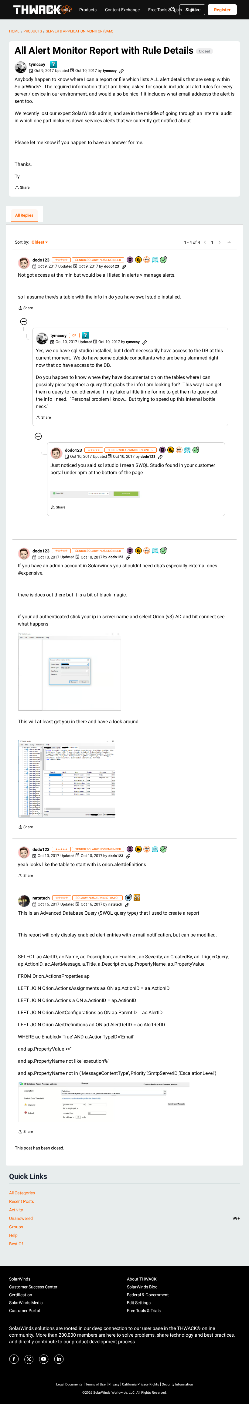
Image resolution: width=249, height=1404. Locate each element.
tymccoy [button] (37, 64)
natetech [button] (41, 898)
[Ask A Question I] (53, 65)
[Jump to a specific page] (229, 242)
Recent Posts (21, 1201)
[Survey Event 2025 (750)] (155, 260)
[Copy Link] (121, 70)
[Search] (173, 9)
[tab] (24, 215)
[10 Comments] (128, 898)
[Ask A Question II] (137, 898)
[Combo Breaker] (138, 260)
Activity (16, 1209)
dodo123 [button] (40, 260)
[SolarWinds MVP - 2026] (147, 260)
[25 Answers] (163, 260)
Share (22, 188)
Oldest (38, 242)
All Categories (22, 1192)
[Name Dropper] (130, 260)
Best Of (16, 1243)
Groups (16, 1226)
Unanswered (124, 1218)
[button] (21, 67)
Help (13, 1235)
